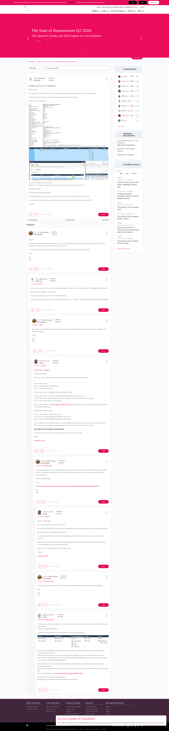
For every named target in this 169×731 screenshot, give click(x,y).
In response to (36, 284)
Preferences (154, 2)
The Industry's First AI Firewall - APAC (128, 208)
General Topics (48, 61)
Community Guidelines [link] (32, 709)
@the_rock (39, 370)
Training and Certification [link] (72, 713)
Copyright (81, 729)
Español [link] (108, 706)
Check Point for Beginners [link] (52, 706)
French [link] (107, 709)
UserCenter (103, 729)
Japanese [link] (108, 711)
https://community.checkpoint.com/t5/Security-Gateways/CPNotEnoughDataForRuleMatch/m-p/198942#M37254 (67, 486)
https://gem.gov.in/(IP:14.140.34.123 (62, 404)
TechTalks (68, 711)
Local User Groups (117, 11)
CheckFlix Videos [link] (50, 711)
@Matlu (47, 370)
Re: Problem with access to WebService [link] (65, 61)
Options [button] (109, 61)
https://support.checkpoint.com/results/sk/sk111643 (69, 673)
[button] (132, 2)
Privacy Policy (71, 2)
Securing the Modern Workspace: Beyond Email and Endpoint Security (128, 196)
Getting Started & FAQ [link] (32, 706)
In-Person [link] (134, 173)
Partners (131, 11)
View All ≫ (121, 126)
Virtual (119, 177)
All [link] (121, 173)
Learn (104, 11)
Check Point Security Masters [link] (73, 706)
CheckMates (31, 61)
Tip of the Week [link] (70, 709)
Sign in (60, 723)
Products (95, 11)
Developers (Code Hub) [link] (92, 709)
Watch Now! (38, 41)
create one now (155, 723)
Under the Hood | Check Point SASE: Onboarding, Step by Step (127, 184)
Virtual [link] (127, 173)
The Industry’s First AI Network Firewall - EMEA (128, 218)
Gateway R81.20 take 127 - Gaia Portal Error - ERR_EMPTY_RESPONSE (127, 143)
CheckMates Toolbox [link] (91, 706)
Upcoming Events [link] (90, 713)
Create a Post (137, 57)
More (140, 11)
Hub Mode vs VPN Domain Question (126, 150)
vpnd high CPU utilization (125, 155)
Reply (103, 214)
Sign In (142, 7)
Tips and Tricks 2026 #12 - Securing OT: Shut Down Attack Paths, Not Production (128, 230)
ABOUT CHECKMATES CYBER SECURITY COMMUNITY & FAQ (117, 7)
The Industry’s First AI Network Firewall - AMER (128, 242)
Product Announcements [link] (92, 711)
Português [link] (108, 713)
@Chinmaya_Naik (39, 440)
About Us (96, 729)
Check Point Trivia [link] (51, 709)
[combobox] (77, 68)
